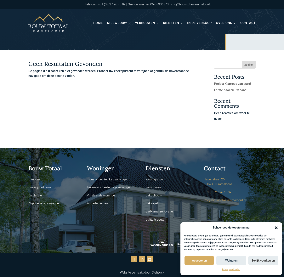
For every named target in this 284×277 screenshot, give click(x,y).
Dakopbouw (153, 195)
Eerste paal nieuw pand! (230, 90)
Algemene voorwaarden (44, 203)
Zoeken (248, 64)
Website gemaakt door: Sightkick (142, 272)
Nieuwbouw (117, 23)
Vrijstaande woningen (101, 195)
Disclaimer (35, 195)
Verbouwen (145, 23)
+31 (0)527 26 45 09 (112, 4)
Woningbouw (154, 179)
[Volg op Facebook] (134, 259)
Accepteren (199, 260)
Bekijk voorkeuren (263, 260)
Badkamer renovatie (159, 211)
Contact (248, 23)
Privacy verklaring (231, 269)
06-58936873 (159, 4)
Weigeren (231, 260)
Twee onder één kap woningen (107, 179)
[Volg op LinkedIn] (142, 259)
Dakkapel (151, 203)
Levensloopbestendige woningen (109, 187)
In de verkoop (199, 23)
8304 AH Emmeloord (218, 184)
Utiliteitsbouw (154, 219)
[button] (276, 228)
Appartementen (97, 203)
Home (98, 23)
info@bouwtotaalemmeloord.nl (192, 4)
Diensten (171, 23)
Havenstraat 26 (214, 179)
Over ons (224, 23)
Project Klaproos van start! (232, 84)
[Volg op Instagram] (150, 259)
